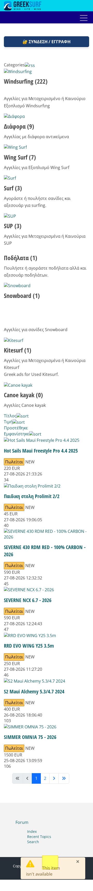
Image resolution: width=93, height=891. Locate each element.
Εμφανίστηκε (16, 434)
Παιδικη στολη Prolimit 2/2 (31, 496)
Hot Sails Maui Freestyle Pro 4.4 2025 (41, 450)
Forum (22, 822)
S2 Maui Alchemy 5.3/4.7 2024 (34, 691)
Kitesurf (17, 350)
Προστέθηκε (16, 428)
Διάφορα (19, 126)
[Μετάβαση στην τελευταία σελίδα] (63, 778)
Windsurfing (26, 81)
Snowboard (22, 295)
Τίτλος (10, 416)
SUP (12, 226)
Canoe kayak (23, 395)
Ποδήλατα (20, 257)
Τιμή (8, 422)
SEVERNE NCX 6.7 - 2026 (27, 600)
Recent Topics (39, 836)
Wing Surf (20, 157)
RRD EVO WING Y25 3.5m (29, 645)
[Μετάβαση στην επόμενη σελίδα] (54, 778)
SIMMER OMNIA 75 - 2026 (30, 737)
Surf (13, 188)
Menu (83, 18)
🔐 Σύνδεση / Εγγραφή (46, 42)
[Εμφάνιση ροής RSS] (30, 65)
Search (33, 841)
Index (32, 831)
